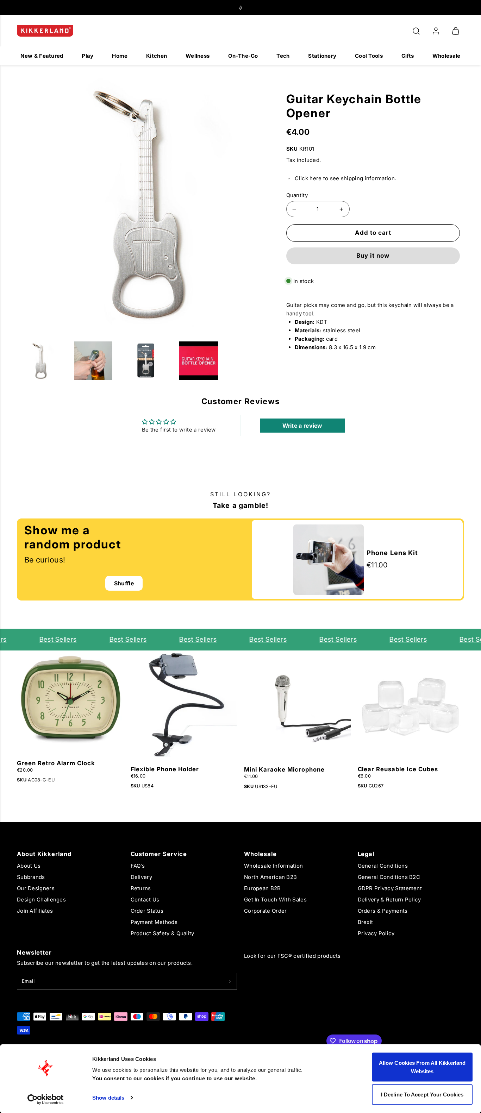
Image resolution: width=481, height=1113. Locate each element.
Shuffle (124, 583)
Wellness (198, 55)
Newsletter (34, 952)
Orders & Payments (383, 910)
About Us (28, 865)
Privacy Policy (376, 933)
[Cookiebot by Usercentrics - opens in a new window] (45, 1099)
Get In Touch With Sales (275, 899)
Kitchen (156, 55)
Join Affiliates (35, 910)
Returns (141, 888)
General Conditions (383, 865)
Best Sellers (51, 639)
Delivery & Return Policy (389, 899)
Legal (366, 853)
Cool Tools (369, 55)
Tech (282, 55)
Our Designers (36, 888)
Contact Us (145, 899)
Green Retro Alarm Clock (56, 763)
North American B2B (270, 877)
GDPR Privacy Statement (390, 888)
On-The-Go (243, 55)
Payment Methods (154, 922)
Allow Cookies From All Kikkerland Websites (422, 1067)
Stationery (322, 55)
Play (87, 55)
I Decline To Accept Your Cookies (422, 1094)
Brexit (365, 922)
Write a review (302, 425)
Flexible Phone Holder (165, 769)
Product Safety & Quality (162, 933)
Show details (108, 1098)
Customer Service (159, 853)
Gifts (407, 55)
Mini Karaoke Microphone (284, 769)
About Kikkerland (44, 853)
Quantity (297, 195)
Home (119, 55)
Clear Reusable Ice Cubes (398, 769)
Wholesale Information (273, 865)
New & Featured (41, 55)
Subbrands (31, 877)
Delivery (141, 877)
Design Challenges (41, 899)
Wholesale (446, 55)
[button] (416, 31)
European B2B (262, 888)
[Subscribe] (230, 981)
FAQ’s (138, 865)
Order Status (147, 910)
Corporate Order (265, 910)
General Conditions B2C (389, 877)
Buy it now (372, 255)
